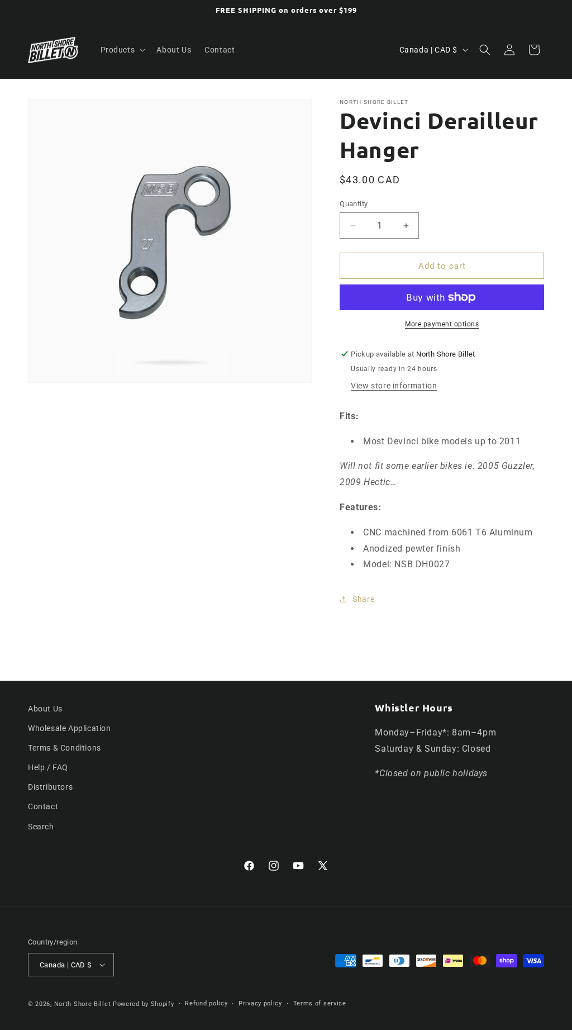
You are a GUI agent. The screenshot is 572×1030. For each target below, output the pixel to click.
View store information (394, 385)
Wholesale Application (69, 728)
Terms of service (319, 1003)
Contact (43, 806)
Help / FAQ (48, 767)
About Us (45, 708)
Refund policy (206, 1003)
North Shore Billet (82, 1004)
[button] (122, 49)
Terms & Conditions (64, 747)
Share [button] (363, 599)
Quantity (354, 204)
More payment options (442, 324)
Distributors (50, 786)
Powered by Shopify (143, 1004)
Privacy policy (260, 1003)
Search (41, 826)
